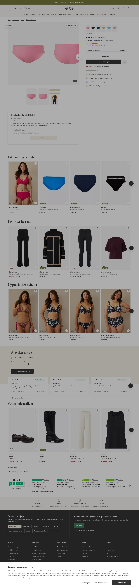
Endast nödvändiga (100, 583)
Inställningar (85, 583)
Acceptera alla (121, 583)
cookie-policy (25, 578)
